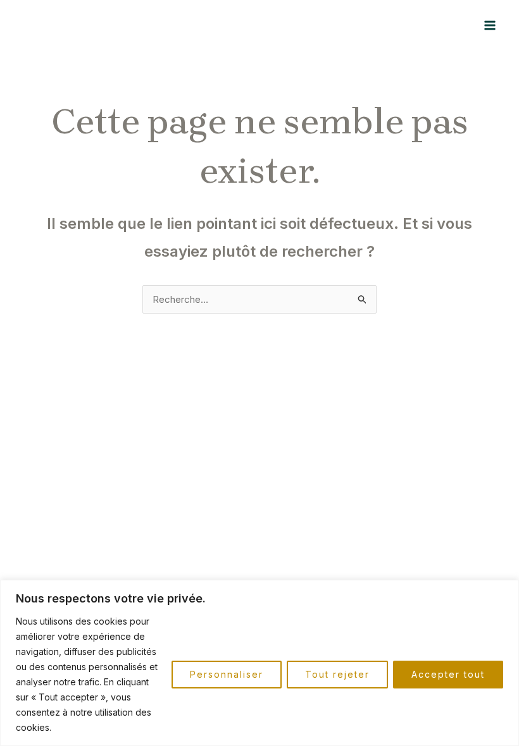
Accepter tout (448, 674)
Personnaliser (226, 674)
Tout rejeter (337, 674)
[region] (259, 663)
